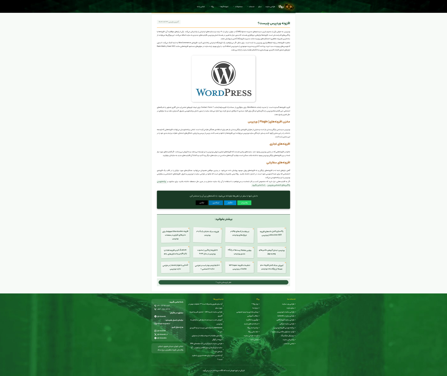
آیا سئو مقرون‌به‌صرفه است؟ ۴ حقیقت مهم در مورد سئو (205, 306)
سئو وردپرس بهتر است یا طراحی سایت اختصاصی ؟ (207, 267)
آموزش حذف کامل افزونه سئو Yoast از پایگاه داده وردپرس (271, 267)
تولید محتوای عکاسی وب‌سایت (283, 331)
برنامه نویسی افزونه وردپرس (284, 327)
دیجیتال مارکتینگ (287, 335)
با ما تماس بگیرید (258, 185)
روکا (281, 6)
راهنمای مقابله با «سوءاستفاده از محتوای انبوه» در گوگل (207, 337)
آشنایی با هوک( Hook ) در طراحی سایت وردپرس (175, 267)
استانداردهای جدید (251, 323)
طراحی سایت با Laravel (285, 315)
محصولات (238, 6)
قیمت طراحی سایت (251, 335)
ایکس (202, 202)
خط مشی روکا (253, 331)
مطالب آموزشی (252, 315)
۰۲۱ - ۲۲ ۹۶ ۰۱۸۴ (163, 305)
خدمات (251, 6)
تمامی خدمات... (288, 343)
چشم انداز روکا (252, 327)
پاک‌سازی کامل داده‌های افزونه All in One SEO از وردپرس (271, 233)
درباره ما (255, 308)
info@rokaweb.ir (163, 323)
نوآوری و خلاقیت (252, 319)
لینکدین (216, 202)
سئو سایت (290, 308)
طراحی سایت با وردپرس (285, 311)
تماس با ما (201, 6)
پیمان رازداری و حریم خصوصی (247, 311)
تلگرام (230, 202)
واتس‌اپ (244, 202)
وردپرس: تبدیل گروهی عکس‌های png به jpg (272, 251)
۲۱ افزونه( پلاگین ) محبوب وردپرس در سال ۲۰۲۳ (207, 251)
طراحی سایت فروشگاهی (285, 319)
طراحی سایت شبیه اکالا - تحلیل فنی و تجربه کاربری (206, 313)
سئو (260, 6)
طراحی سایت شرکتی (286, 323)
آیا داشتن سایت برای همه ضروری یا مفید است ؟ (207, 357)
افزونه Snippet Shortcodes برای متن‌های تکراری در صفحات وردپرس (175, 235)
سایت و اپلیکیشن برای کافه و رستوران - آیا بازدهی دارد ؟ (206, 349)
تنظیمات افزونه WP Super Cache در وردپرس (239, 267)
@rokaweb (161, 316)
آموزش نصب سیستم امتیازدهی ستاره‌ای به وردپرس (206, 321)
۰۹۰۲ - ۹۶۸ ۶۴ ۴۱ (163, 309)
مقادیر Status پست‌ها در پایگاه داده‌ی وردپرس (240, 251)
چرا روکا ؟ (255, 304)
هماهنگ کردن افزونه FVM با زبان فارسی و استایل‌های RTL (175, 252)
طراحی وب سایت (288, 304)
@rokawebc (162, 338)
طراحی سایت (270, 6)
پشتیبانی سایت (288, 339)
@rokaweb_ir (162, 334)
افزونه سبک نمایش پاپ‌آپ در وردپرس (207, 233)
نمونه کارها (224, 6)
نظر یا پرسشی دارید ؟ (223, 282)
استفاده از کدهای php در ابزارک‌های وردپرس (239, 233)
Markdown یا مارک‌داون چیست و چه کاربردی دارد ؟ (206, 329)
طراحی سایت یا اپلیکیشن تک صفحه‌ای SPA (206, 343)
